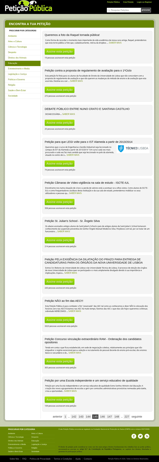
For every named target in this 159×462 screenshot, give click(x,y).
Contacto (88, 459)
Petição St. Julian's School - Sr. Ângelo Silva (72, 221)
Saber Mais (115, 43)
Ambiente (12, 36)
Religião (11, 85)
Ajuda (78, 459)
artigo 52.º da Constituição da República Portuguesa (100, 449)
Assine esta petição (59, 51)
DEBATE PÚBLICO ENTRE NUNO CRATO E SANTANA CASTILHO (87, 108)
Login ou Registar (144, 2)
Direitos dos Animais (17, 58)
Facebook (133, 436)
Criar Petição (128, 2)
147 (109, 416)
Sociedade (13, 96)
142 (74, 416)
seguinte (137, 416)
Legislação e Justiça (17, 74)
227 (127, 416)
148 (116, 416)
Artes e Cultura (15, 41)
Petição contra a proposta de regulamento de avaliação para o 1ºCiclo (88, 70)
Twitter (140, 436)
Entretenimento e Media (19, 68)
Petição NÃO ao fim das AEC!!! (64, 300)
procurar (146, 10)
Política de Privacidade (40, 459)
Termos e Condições (63, 459)
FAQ (24, 459)
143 (81, 416)
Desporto (12, 52)
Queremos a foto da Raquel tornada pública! (72, 35)
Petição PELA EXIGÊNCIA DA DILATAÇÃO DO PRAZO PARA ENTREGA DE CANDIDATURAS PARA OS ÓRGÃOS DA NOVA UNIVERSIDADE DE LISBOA (94, 261)
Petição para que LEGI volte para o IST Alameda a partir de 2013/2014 (88, 141)
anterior (57, 416)
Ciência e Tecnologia (17, 47)
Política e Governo (16, 79)
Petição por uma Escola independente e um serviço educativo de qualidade (91, 380)
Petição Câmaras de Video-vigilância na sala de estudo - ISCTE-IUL (87, 182)
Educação (12, 63)
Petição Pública (113, 2)
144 (88, 416)
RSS (146, 436)
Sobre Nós (14, 459)
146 (102, 416)
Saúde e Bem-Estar (17, 90)
